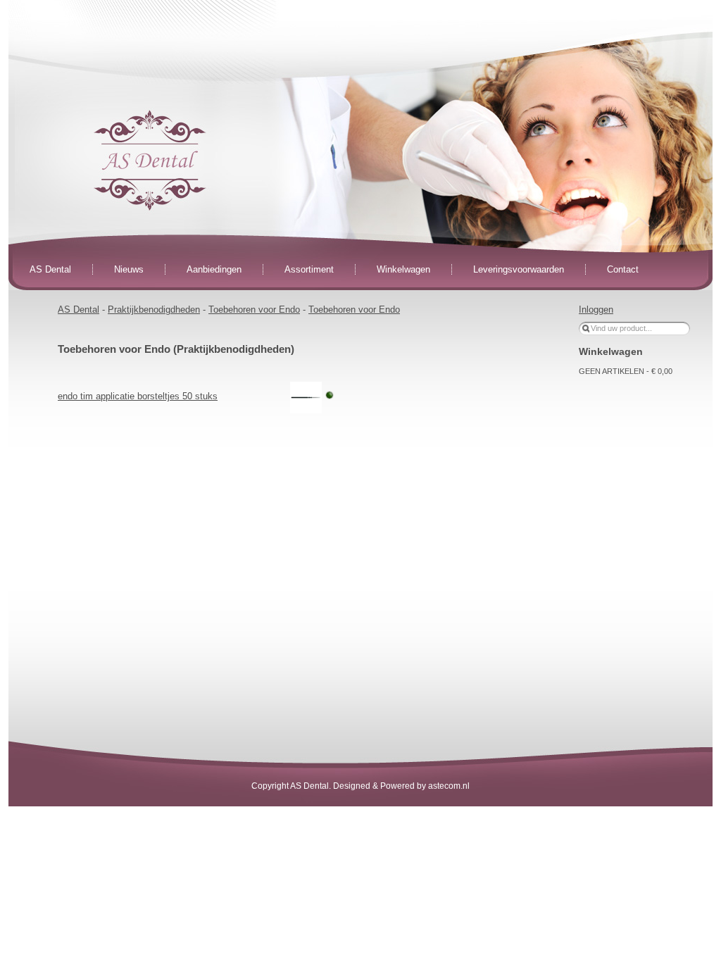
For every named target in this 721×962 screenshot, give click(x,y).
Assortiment (309, 269)
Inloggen (596, 309)
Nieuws (129, 269)
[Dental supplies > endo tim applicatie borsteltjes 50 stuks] (306, 397)
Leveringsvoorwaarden (518, 269)
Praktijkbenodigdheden (154, 309)
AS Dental (50, 269)
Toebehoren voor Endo (254, 309)
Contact (623, 269)
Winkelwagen (403, 269)
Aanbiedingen (214, 269)
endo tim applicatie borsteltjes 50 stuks (138, 396)
